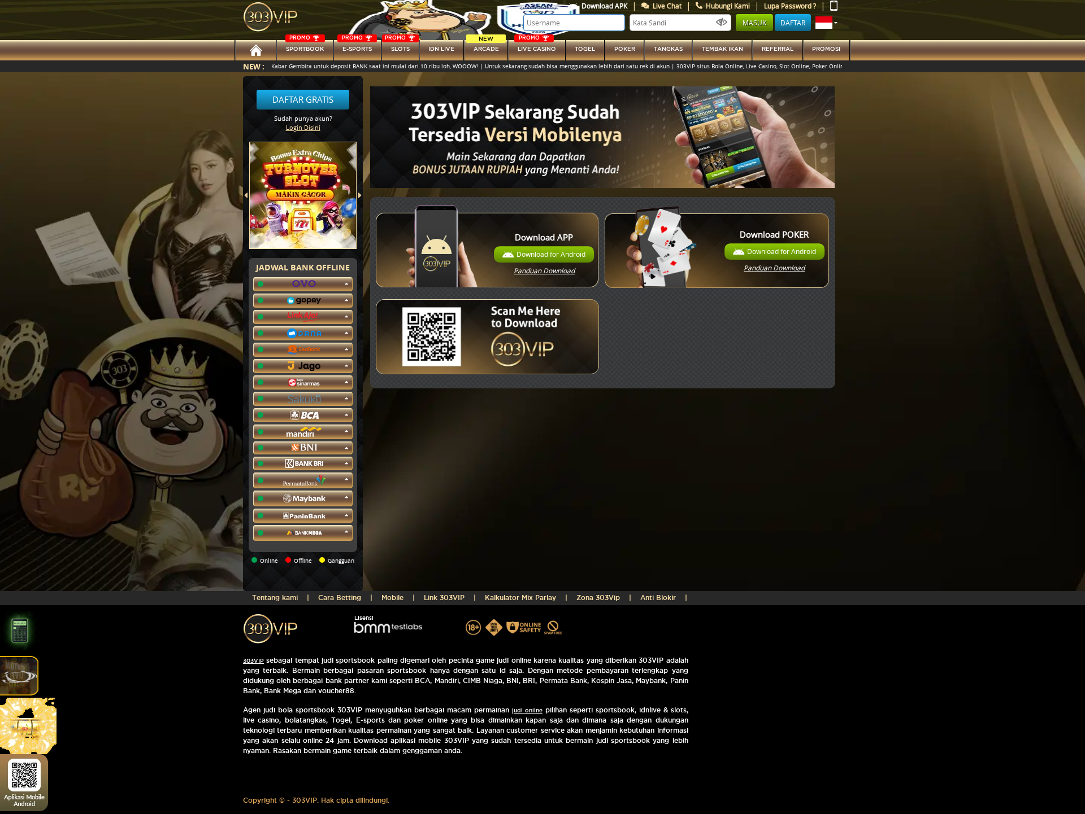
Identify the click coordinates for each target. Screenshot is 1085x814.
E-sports (357, 46)
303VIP (253, 661)
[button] (826, 22)
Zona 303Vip (598, 597)
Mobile (392, 597)
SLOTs (397, 46)
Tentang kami (275, 597)
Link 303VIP (444, 597)
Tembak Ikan (722, 49)
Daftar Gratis (302, 99)
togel (585, 49)
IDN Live (441, 49)
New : (253, 66)
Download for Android (551, 254)
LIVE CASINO (537, 46)
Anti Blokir (658, 597)
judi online (527, 710)
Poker (624, 49)
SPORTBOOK (305, 46)
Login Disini (303, 127)
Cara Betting (339, 597)
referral (777, 49)
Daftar (792, 22)
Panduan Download (544, 270)
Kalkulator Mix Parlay (520, 597)
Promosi (826, 49)
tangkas (668, 49)
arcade (486, 46)
